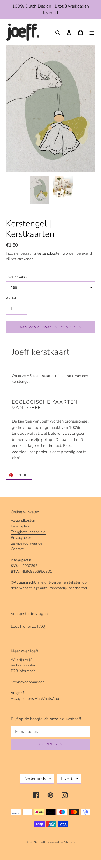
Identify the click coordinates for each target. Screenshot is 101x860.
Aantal (11, 298)
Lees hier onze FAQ (28, 626)
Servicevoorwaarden (27, 543)
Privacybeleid (22, 537)
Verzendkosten (49, 253)
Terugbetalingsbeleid (28, 531)
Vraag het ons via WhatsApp (35, 698)
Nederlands (35, 778)
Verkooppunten (23, 665)
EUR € (67, 778)
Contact (17, 549)
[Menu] (91, 32)
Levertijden (20, 526)
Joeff (42, 842)
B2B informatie (23, 671)
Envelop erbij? (16, 277)
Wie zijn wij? (21, 659)
